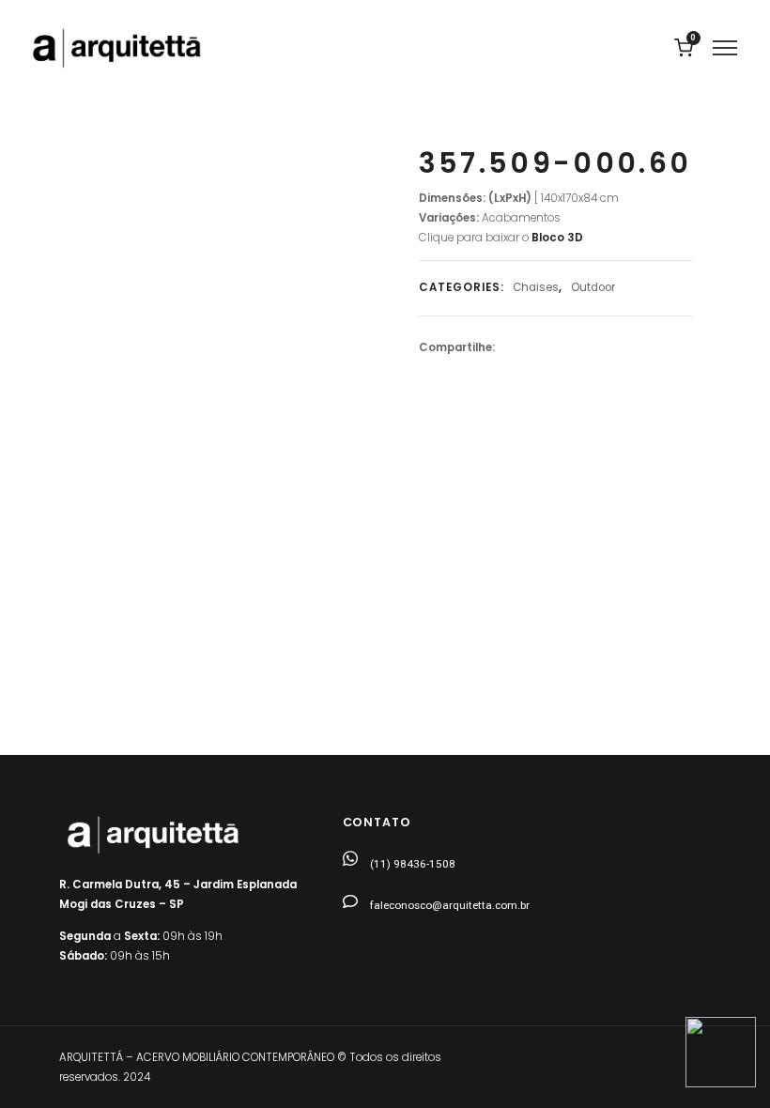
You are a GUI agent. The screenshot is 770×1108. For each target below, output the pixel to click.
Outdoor (593, 287)
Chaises (536, 287)
